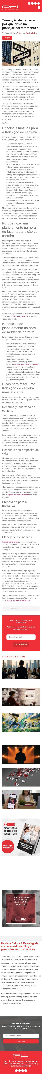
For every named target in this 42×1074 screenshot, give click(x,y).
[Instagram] (29, 3)
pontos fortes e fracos (19, 316)
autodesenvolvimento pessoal (26, 364)
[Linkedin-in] (38, 3)
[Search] (5, 608)
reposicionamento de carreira (19, 495)
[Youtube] (35, 3)
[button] (39, 7)
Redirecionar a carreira (10, 542)
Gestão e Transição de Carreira (18, 601)
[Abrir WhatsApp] (37, 1069)
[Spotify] (32, 3)
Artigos (20, 33)
